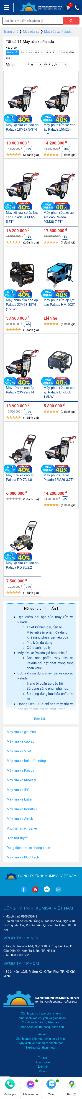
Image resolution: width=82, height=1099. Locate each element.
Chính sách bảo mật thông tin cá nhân (41, 1038)
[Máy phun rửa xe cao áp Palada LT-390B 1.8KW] (59, 361)
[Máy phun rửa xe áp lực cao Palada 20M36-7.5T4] (59, 186)
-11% (28, 149)
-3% (65, 499)
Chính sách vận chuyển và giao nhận (41, 1018)
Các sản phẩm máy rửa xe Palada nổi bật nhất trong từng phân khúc (50, 663)
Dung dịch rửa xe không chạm (29, 848)
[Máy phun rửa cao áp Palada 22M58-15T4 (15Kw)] (22, 274)
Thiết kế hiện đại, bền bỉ (44, 627)
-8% (65, 236)
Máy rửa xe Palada (20, 770)
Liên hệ (43, 1066)
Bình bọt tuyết (17, 838)
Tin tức (43, 1057)
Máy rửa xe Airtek (20, 819)
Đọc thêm (41, 718)
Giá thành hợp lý (39, 648)
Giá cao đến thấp (45, 52)
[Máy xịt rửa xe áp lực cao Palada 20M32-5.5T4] (22, 186)
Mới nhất (12, 52)
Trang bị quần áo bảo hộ (45, 683)
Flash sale (43, 1062)
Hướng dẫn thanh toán (41, 1047)
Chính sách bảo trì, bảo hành (41, 1022)
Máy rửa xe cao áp (20, 741)
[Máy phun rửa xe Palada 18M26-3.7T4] (59, 449)
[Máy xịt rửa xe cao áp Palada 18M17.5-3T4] (22, 99)
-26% (28, 587)
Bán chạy (26, 52)
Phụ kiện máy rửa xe (22, 828)
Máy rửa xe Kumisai (21, 780)
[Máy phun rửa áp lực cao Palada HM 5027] (59, 274)
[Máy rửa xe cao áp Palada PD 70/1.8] (22, 449)
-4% (27, 324)
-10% (66, 149)
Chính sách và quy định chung (41, 1013)
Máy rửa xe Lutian (20, 799)
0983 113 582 (20, 955)
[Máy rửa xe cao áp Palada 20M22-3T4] (22, 361)
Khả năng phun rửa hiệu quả (47, 637)
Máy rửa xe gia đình (21, 732)
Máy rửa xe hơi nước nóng (26, 761)
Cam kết (41, 1034)
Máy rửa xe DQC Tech (23, 857)
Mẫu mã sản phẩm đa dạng (47, 632)
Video (42, 1071)
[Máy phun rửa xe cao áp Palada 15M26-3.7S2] (59, 99)
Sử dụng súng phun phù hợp (47, 688)
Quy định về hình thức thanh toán (41, 1043)
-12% (28, 236)
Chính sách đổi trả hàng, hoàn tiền (41, 1027)
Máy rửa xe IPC (18, 790)
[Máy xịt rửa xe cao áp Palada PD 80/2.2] (22, 537)
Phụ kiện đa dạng (39, 643)
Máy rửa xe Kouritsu (22, 809)
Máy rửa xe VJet (19, 751)
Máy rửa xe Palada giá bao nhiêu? (42, 653)
